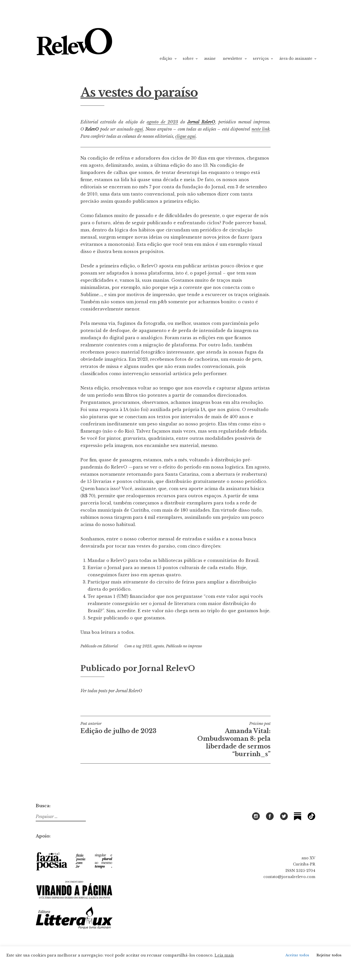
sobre (188, 58)
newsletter (232, 58)
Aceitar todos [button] (297, 955)
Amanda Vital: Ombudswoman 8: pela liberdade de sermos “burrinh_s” (234, 739)
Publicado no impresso (184, 646)
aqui (139, 129)
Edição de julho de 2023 (118, 728)
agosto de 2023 (162, 121)
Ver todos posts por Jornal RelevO (111, 690)
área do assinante (295, 58)
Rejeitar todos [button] (329, 955)
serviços (261, 58)
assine (210, 58)
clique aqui (185, 136)
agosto (159, 646)
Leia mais (224, 955)
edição (166, 58)
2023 (147, 646)
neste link (261, 129)
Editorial (110, 646)
